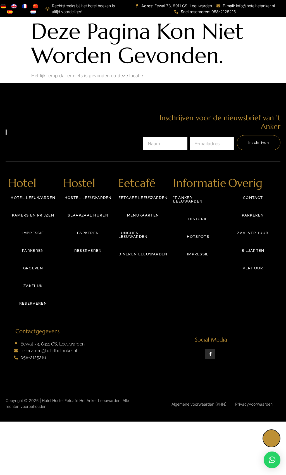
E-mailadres (203, 131)
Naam (149, 131)
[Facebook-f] (210, 354)
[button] (272, 460)
